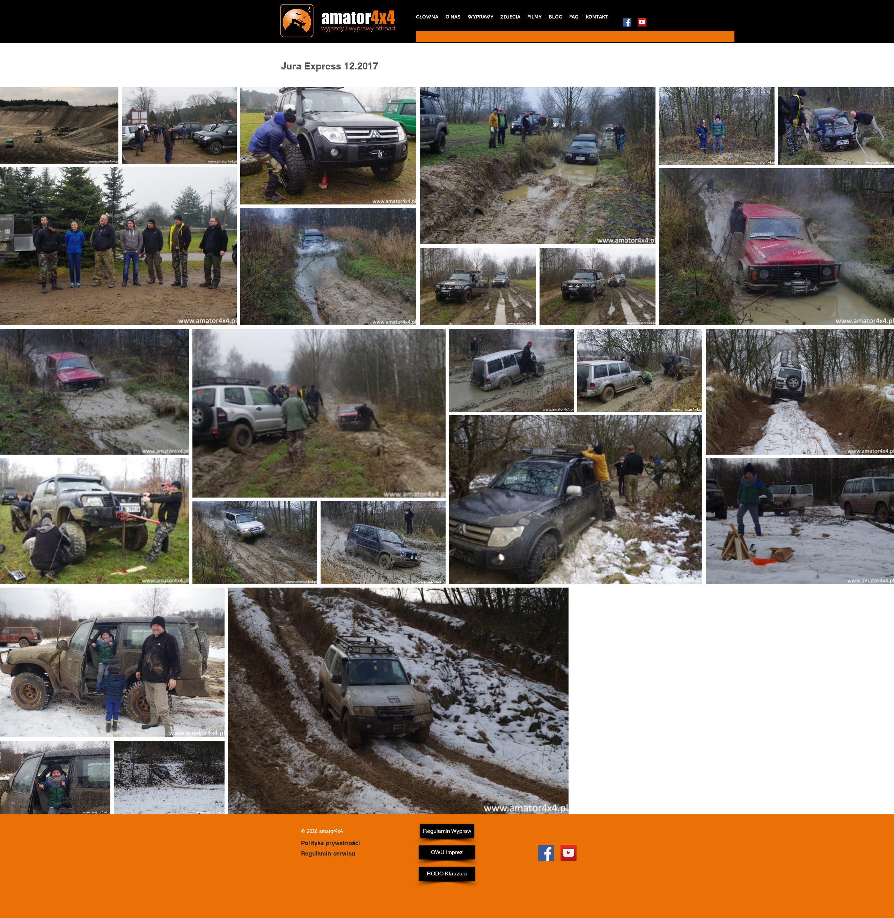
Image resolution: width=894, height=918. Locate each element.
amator (346, 17)
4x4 (383, 17)
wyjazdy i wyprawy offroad (358, 28)
